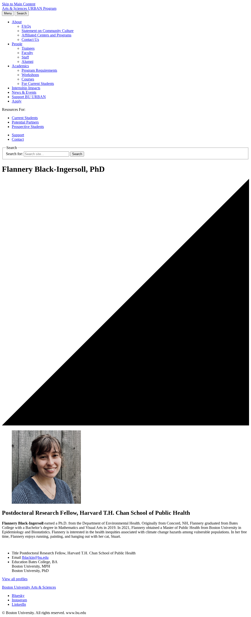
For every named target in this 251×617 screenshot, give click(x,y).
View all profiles (14, 579)
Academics (20, 66)
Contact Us (30, 39)
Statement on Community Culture (48, 31)
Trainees (28, 48)
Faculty (27, 53)
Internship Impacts (26, 88)
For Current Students (38, 83)
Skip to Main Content (18, 4)
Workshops (30, 75)
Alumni (27, 61)
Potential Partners (25, 122)
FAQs (26, 26)
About (17, 22)
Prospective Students (28, 127)
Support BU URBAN (29, 97)
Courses (28, 79)
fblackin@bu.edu (35, 557)
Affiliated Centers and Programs (46, 35)
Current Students (25, 118)
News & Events (24, 92)
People (17, 44)
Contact (18, 139)
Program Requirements (39, 70)
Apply (17, 101)
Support (18, 135)
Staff (25, 57)
